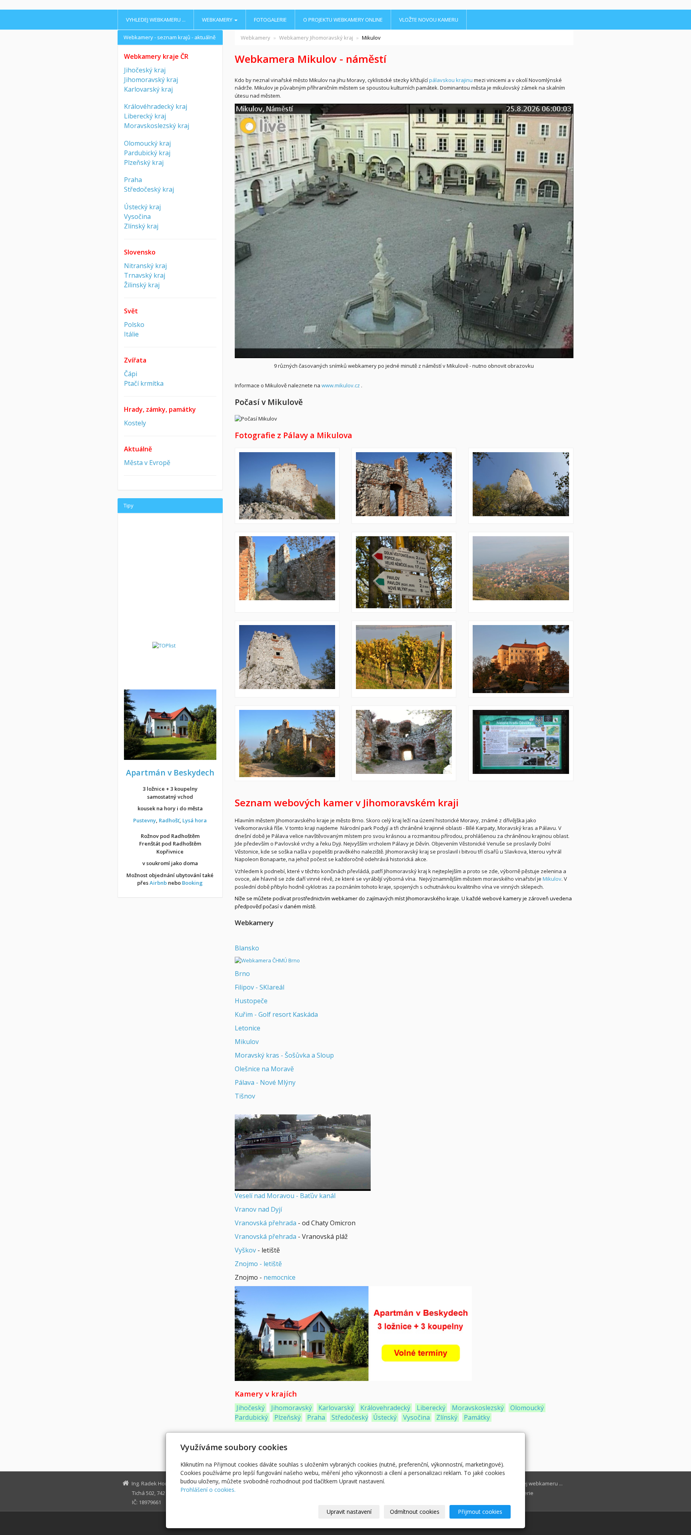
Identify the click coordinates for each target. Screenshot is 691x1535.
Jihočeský (250, 1407)
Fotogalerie (270, 19)
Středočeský (350, 1417)
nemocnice (280, 1277)
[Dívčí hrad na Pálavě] (403, 743)
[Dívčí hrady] (520, 486)
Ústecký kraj (142, 206)
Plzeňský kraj (144, 162)
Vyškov (245, 1250)
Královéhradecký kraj (155, 106)
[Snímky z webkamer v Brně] (267, 960)
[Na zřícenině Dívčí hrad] (287, 572)
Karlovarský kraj (148, 89)
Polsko (134, 324)
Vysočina (416, 1417)
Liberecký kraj (145, 116)
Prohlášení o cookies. (208, 1489)
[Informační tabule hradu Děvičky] (520, 743)
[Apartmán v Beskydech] (170, 723)
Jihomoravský (291, 1407)
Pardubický (251, 1417)
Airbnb (158, 882)
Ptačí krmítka (144, 383)
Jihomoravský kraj (151, 79)
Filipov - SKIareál (259, 987)
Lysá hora (194, 820)
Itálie (131, 334)
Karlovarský (336, 1407)
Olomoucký (527, 1407)
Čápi (130, 373)
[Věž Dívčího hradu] (287, 659)
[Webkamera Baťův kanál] (303, 1152)
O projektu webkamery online (343, 19)
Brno (242, 973)
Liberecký (431, 1407)
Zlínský (446, 1417)
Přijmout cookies (480, 1511)
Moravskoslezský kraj (156, 125)
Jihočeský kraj (145, 70)
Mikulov (552, 878)
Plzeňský (287, 1417)
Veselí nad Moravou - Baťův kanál (285, 1195)
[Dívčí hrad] (287, 486)
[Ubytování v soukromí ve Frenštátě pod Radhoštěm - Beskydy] (353, 1333)
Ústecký (385, 1417)
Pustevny (144, 820)
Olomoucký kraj (147, 143)
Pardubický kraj (147, 152)
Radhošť (169, 820)
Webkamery (218, 19)
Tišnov (245, 1096)
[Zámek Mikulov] (520, 659)
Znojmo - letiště (258, 1263)
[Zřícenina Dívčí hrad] (403, 486)
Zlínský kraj (141, 226)
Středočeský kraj (149, 189)
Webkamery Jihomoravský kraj (316, 37)
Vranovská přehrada (265, 1222)
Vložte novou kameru (428, 19)
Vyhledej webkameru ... (156, 19)
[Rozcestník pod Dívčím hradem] (403, 572)
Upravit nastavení (349, 1511)
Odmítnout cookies (414, 1511)
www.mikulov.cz (341, 385)
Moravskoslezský (478, 1407)
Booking (192, 882)
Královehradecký (385, 1407)
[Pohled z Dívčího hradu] (520, 572)
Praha (316, 1417)
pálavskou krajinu (451, 80)
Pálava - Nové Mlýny (265, 1082)
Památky (477, 1417)
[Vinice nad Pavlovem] (403, 659)
